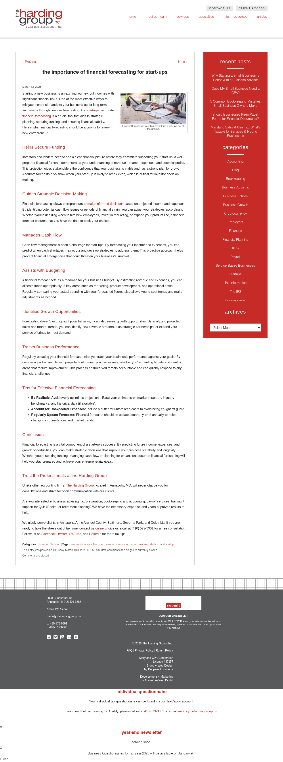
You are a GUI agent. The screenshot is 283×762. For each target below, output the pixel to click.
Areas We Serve (57, 609)
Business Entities (235, 196)
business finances (81, 544)
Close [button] (4, 759)
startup (170, 544)
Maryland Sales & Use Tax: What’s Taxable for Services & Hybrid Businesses (235, 131)
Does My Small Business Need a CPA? (236, 90)
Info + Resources (235, 16)
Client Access (252, 8)
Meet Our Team (156, 16)
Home (132, 16)
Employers (235, 222)
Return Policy (164, 650)
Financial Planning (49, 544)
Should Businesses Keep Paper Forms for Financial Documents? (235, 116)
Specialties (206, 16)
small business (140, 544)
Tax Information (236, 283)
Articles (262, 16)
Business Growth (235, 205)
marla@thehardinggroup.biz (64, 616)
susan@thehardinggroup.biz (197, 711)
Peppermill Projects (160, 669)
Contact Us (219, 8)
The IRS (235, 291)
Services (182, 16)
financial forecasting (117, 544)
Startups (235, 274)
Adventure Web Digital (159, 680)
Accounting (235, 161)
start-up (154, 544)
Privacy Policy (144, 650)
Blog (235, 170)
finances (98, 544)
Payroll (235, 257)
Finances (235, 231)
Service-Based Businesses (235, 265)
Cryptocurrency (235, 213)
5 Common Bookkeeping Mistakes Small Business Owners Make (235, 103)
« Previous (30, 62)
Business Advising (235, 187)
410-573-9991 (58, 623)
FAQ (129, 650)
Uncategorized (235, 300)
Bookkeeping (235, 178)
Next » (183, 62)
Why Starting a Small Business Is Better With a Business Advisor (235, 77)
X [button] (1, 727)
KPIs (235, 248)
